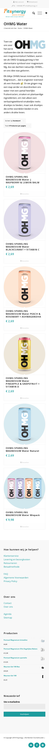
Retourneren (10, 563)
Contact (7, 603)
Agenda (7, 613)
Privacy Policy (10, 581)
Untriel (6, 741)
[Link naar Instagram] (42, 745)
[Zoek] (32, 13)
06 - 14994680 (18, 6)
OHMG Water (15, 23)
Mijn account (19, 2)
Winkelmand (32, 2)
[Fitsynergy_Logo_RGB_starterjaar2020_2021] (20, 13)
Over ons (8, 606)
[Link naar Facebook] (36, 745)
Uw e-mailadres (12, 701)
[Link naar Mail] (31, 745)
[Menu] (38, 13)
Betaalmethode (11, 566)
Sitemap (8, 617)
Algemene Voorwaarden (16, 577)
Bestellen (25, 194)
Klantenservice (11, 555)
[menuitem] (18, 2)
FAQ (6, 573)
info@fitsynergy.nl (30, 6)
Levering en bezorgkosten (17, 559)
